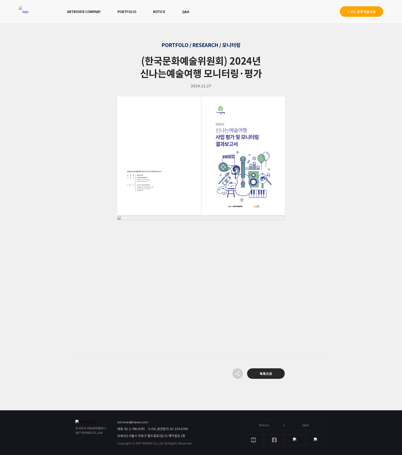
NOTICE (159, 11)
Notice (264, 425)
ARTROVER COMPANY (84, 11)
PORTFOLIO (126, 11)
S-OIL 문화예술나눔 (361, 11)
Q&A (185, 11)
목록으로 (266, 373)
